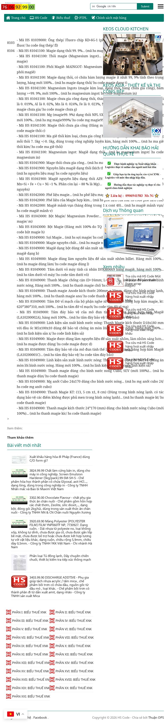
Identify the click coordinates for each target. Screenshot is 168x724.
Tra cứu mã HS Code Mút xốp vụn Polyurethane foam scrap (143, 280)
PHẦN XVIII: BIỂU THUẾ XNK (74, 679)
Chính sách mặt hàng (110, 18)
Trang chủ (18, 18)
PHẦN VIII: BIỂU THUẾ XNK (74, 637)
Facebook (40, 717)
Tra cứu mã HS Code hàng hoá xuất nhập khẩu (139, 296)
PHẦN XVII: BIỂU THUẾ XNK (31, 679)
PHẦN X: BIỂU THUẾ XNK (73, 646)
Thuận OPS (156, 717)
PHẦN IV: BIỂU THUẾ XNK (74, 621)
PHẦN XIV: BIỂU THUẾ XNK (74, 663)
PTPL (82, 18)
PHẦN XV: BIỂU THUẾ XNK (30, 671)
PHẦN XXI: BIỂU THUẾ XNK (31, 696)
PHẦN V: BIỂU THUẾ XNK (29, 629)
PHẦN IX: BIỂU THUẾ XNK (30, 646)
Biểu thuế (63, 18)
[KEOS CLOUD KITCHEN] (132, 74)
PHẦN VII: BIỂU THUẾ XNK (30, 637)
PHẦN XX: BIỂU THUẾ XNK (74, 688)
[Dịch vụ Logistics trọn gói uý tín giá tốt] (132, 199)
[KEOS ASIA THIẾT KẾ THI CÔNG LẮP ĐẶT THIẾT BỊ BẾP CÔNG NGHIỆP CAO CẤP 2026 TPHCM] (132, 136)
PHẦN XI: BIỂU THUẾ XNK (30, 654)
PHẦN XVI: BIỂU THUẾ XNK (74, 671)
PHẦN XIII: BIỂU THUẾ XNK (31, 663)
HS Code (40, 18)
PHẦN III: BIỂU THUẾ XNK (30, 621)
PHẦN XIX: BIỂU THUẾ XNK (31, 688)
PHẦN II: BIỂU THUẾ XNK (73, 612)
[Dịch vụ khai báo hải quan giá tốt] (132, 255)
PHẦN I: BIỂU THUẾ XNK (29, 612)
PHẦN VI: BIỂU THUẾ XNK (74, 629)
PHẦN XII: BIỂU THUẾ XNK (74, 654)
